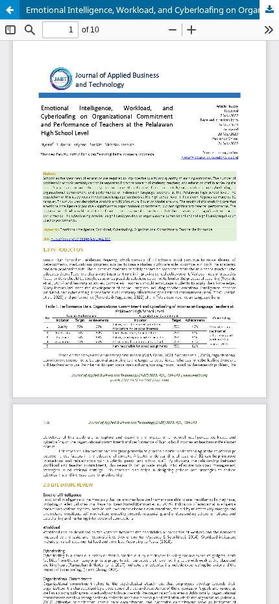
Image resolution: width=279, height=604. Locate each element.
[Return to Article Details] (9, 9)
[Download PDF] (269, 9)
